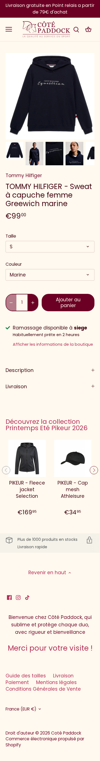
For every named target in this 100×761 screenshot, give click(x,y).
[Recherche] (76, 29)
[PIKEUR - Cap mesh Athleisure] (73, 458)
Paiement (17, 682)
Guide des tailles (26, 675)
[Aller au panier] (88, 29)
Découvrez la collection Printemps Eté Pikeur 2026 (47, 424)
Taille (11, 236)
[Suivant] (94, 470)
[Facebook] (9, 597)
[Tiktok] (27, 597)
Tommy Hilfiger (24, 175)
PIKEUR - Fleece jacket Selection (27, 489)
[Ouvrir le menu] (9, 29)
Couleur (14, 264)
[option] (14, 150)
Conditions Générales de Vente (43, 689)
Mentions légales (56, 682)
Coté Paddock (66, 733)
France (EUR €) (21, 709)
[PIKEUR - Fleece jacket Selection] (27, 458)
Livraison (16, 386)
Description (20, 370)
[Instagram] (18, 597)
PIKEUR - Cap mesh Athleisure (73, 489)
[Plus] (33, 302)
